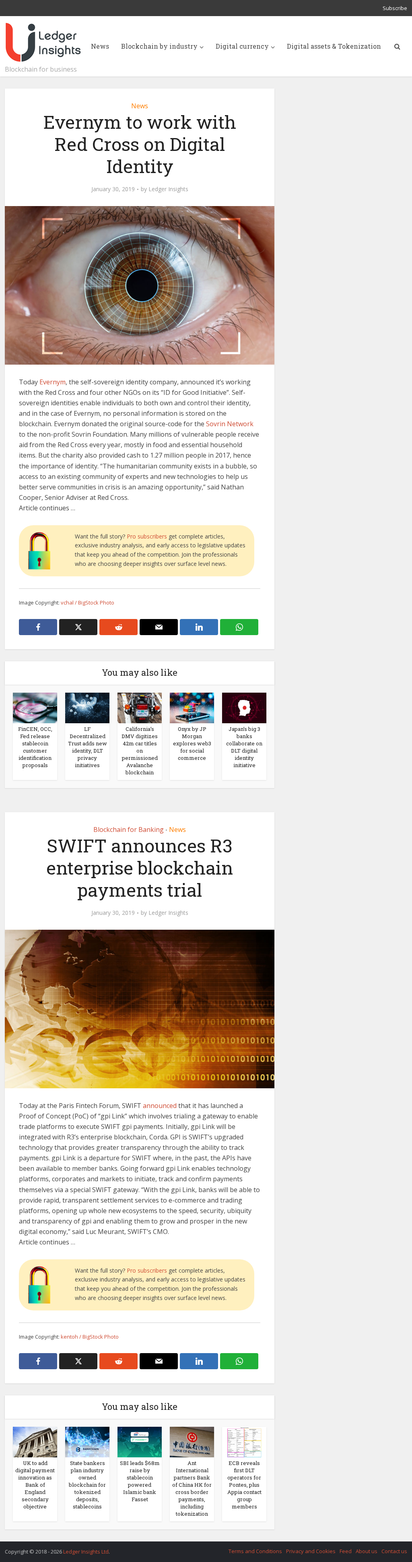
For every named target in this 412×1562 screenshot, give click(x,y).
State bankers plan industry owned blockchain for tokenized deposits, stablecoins (87, 1484)
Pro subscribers (147, 536)
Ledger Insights (168, 189)
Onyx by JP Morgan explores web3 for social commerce (192, 743)
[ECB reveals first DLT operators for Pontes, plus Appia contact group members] (244, 1441)
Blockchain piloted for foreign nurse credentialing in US (198, 1547)
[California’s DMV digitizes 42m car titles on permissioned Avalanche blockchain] (139, 707)
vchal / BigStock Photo (87, 602)
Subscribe (395, 8)
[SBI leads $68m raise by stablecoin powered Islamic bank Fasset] (139, 1441)
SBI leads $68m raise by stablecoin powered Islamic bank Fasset (140, 1481)
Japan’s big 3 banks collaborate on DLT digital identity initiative (244, 747)
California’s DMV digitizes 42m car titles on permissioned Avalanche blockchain (140, 750)
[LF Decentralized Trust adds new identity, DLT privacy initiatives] (87, 707)
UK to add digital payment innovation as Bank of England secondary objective (35, 1484)
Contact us (394, 1551)
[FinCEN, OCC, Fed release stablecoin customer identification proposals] (35, 707)
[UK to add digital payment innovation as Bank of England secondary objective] (35, 1441)
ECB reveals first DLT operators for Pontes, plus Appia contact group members (244, 1484)
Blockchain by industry (159, 46)
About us (366, 1551)
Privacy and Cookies (311, 1551)
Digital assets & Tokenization (334, 46)
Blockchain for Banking (128, 829)
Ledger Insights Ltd (86, 1551)
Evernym (52, 382)
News (100, 46)
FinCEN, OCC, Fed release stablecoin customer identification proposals (35, 747)
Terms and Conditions (255, 1551)
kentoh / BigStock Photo (90, 1336)
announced (160, 1105)
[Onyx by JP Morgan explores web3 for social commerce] (192, 707)
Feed (346, 1551)
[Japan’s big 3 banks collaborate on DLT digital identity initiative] (244, 707)
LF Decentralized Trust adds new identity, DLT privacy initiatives (87, 747)
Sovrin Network (229, 423)
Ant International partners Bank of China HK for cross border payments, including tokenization (192, 1488)
